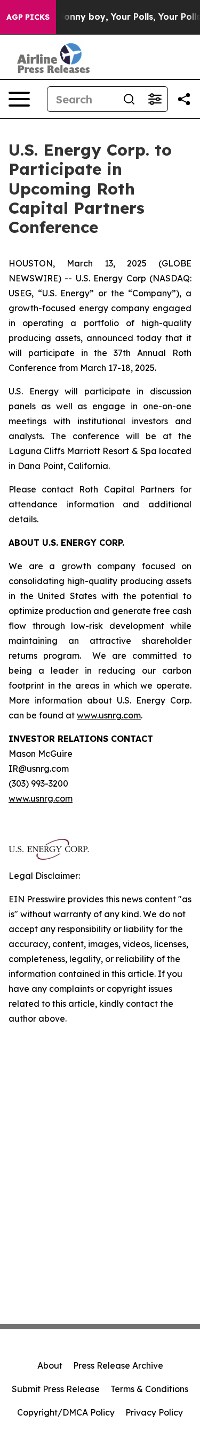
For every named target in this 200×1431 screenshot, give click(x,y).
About (49, 1365)
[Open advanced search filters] (154, 99)
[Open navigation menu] (19, 99)
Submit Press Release (56, 1389)
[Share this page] (184, 99)
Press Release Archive (118, 1365)
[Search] (129, 99)
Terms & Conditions (149, 1389)
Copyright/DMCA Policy (66, 1412)
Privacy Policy (154, 1412)
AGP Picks (28, 17)
